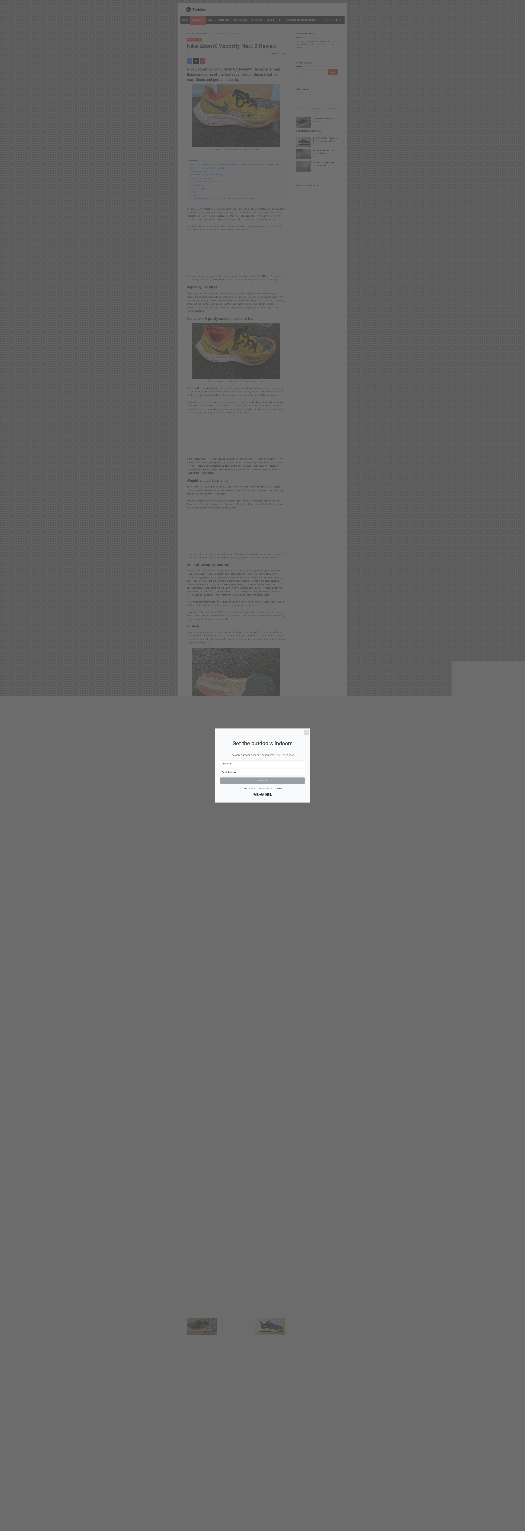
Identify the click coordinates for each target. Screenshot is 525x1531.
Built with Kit (262, 794)
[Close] (306, 732)
